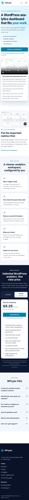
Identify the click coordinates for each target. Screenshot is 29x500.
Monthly (8, 295)
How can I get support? (9, 424)
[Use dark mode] (21, 3)
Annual (21, 294)
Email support (5, 488)
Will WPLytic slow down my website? (10, 397)
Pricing (3, 469)
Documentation (6, 485)
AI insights (4, 472)
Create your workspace (9, 150)
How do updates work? (9, 412)
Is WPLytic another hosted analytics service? (10, 389)
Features (4, 467)
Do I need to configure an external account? (10, 405)
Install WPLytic (14, 315)
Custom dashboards (7, 475)
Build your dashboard (14, 49)
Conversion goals (6, 478)
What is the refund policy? (10, 418)
